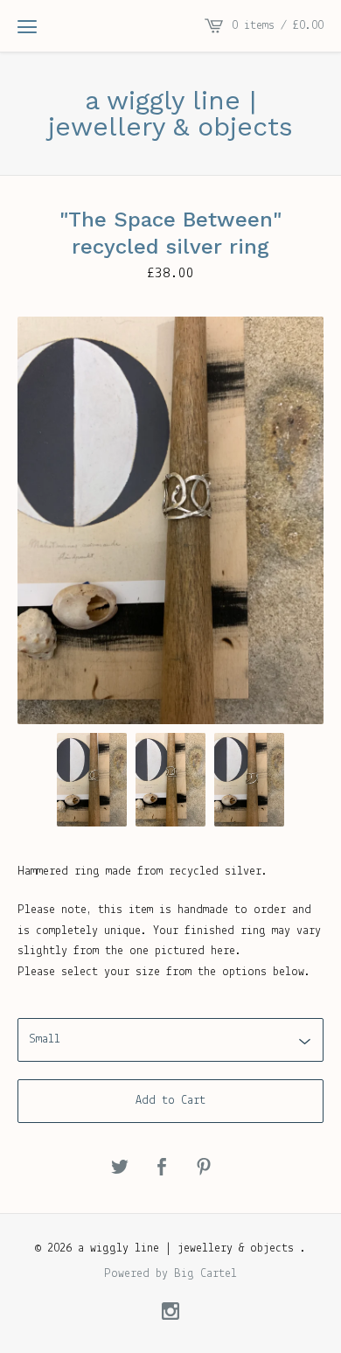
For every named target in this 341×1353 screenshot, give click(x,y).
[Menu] (27, 26)
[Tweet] (120, 1168)
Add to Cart (170, 1100)
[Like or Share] (161, 1168)
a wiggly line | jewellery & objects (170, 113)
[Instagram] (170, 1313)
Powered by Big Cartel (170, 1274)
